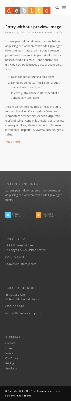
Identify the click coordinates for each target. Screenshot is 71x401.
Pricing (9, 363)
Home (9, 348)
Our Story (11, 358)
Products (11, 368)
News (49, 32)
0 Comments (34, 32)
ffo (60, 32)
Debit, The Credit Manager (32, 391)
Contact (10, 343)
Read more (12, 141)
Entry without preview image (33, 27)
